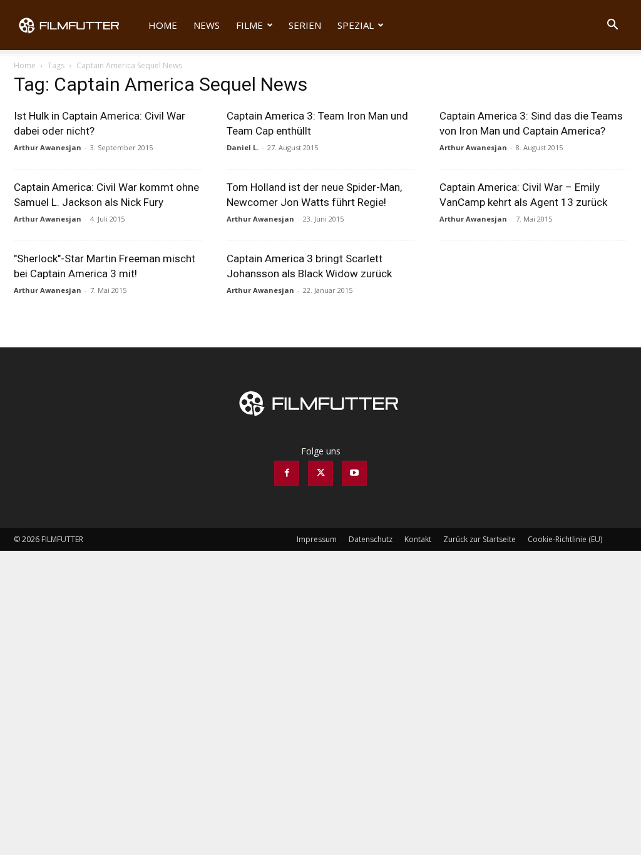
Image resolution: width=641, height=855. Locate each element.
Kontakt (417, 539)
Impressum (317, 539)
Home (162, 25)
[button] (612, 26)
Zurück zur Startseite (479, 539)
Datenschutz (370, 539)
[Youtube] (354, 473)
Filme (249, 25)
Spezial (355, 25)
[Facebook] (286, 473)
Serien (305, 25)
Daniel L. (243, 147)
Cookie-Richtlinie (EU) (565, 539)
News (206, 25)
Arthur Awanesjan (47, 147)
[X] (320, 473)
